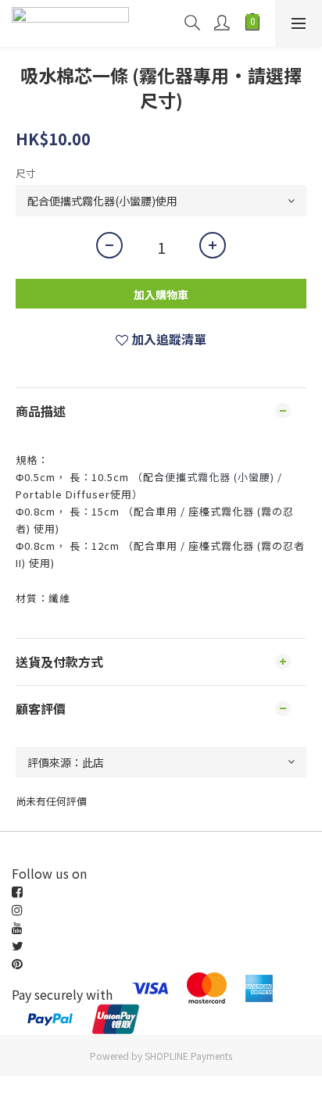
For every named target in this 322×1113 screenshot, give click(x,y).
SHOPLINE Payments (188, 1055)
